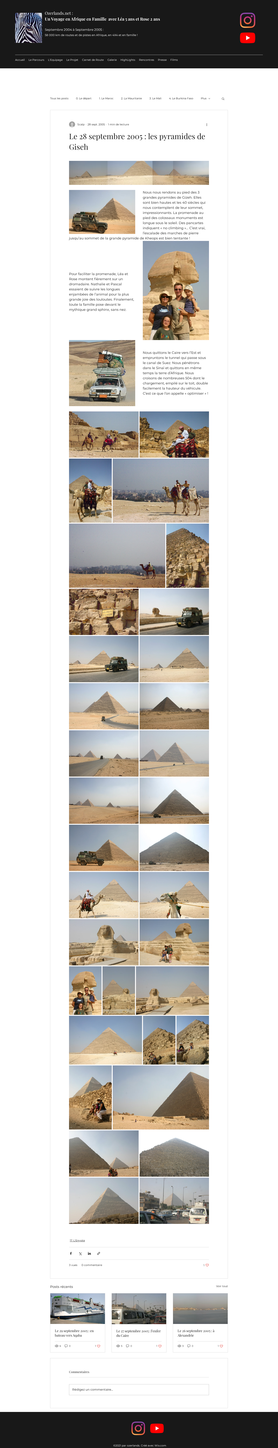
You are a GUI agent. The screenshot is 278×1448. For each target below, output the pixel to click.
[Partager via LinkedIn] (89, 1253)
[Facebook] (138, 1428)
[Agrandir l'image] (104, 434)
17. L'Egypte (77, 1240)
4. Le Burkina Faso (181, 98)
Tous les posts (59, 98)
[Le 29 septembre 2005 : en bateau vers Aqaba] (77, 1308)
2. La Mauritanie (131, 98)
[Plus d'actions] (206, 124)
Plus (204, 98)
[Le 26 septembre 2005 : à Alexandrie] (200, 1308)
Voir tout (222, 1286)
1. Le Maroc (106, 98)
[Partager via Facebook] (71, 1253)
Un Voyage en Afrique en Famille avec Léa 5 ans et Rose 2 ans (102, 19)
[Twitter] (157, 1428)
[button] (223, 98)
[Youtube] (247, 38)
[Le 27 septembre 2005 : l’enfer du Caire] (139, 1308)
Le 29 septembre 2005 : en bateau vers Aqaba (74, 1333)
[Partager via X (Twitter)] (80, 1253)
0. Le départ (84, 98)
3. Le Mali (155, 98)
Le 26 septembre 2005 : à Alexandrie (196, 1333)
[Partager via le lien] (98, 1253)
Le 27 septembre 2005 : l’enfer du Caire (138, 1333)
